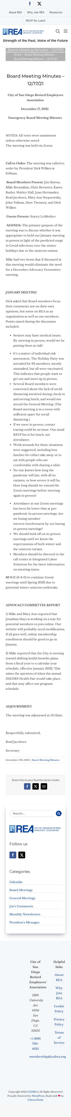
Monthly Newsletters (24, 914)
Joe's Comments (21, 906)
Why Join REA (59, 993)
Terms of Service (59, 1037)
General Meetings (22, 898)
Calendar (16, 882)
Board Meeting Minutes (45, 760)
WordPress (38, 1095)
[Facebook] (12, 855)
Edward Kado (35, 1099)
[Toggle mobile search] (58, 31)
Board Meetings (21, 890)
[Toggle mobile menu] (66, 31)
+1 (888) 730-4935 (35, 1043)
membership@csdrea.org (47, 1056)
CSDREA (32, 1091)
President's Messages (24, 922)
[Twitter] (21, 855)
